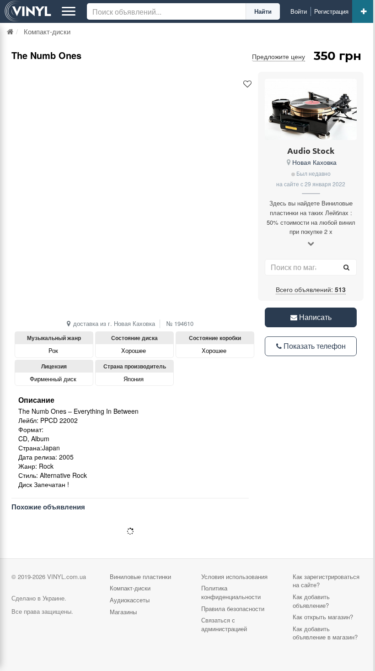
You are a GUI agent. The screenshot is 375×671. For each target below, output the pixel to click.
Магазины (123, 611)
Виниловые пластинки (140, 576)
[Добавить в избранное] (247, 84)
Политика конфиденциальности (231, 592)
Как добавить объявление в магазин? (325, 633)
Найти (263, 11)
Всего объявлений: (311, 289)
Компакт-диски (130, 588)
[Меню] (68, 11)
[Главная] (10, 31)
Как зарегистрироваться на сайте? (326, 581)
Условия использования (234, 576)
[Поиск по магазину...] (346, 267)
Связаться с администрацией (224, 624)
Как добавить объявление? (311, 601)
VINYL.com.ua (66, 576)
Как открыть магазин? (323, 616)
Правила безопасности (232, 608)
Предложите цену (278, 56)
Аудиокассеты (130, 599)
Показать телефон (314, 346)
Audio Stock (310, 150)
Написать (314, 317)
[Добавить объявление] (363, 11)
